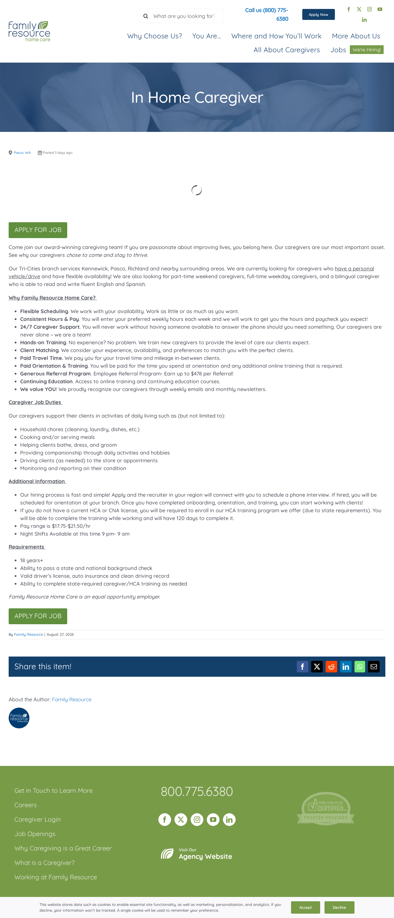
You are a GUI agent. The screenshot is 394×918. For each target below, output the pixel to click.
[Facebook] (164, 819)
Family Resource (28, 634)
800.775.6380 (197, 791)
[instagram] (369, 9)
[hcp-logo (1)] (325, 794)
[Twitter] (181, 819)
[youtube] (380, 9)
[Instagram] (197, 819)
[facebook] (348, 9)
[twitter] (359, 9)
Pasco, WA (22, 152)
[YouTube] (213, 819)
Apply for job (37, 230)
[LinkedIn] (229, 819)
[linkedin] (364, 19)
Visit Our (205, 854)
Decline (339, 907)
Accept (305, 907)
